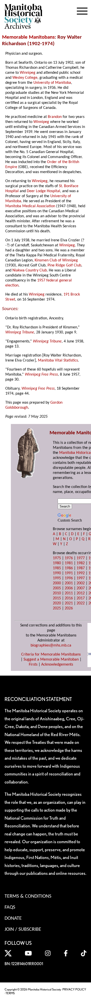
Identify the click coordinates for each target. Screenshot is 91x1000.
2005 (57, 588)
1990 (57, 573)
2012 (81, 593)
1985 (57, 568)
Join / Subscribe (23, 929)
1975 (57, 558)
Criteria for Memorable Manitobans (51, 655)
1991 (69, 573)
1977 (81, 558)
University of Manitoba (52, 83)
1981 (69, 563)
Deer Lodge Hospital (43, 191)
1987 (81, 568)
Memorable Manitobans (28, 37)
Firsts (33, 665)
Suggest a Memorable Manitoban (51, 660)
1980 (57, 563)
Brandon (55, 117)
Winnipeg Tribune (19, 332)
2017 (81, 598)
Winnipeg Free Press (41, 375)
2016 (69, 598)
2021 (69, 603)
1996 (69, 578)
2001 (69, 583)
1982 (81, 563)
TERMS (10, 993)
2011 (69, 593)
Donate (13, 918)
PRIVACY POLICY (74, 989)
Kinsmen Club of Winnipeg (56, 260)
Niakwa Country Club (29, 270)
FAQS (10, 907)
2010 (57, 593)
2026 (69, 608)
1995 (57, 578)
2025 (57, 608)
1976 (69, 558)
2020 (57, 603)
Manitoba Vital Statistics (58, 361)
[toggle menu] (82, 10)
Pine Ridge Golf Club (64, 265)
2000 (57, 583)
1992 (81, 573)
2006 (69, 588)
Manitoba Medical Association (30, 206)
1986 (69, 568)
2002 (81, 583)
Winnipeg (27, 73)
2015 (57, 598)
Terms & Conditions (28, 896)
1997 (81, 578)
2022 (81, 603)
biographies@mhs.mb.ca (51, 646)
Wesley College (24, 78)
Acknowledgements (57, 665)
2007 (81, 588)
